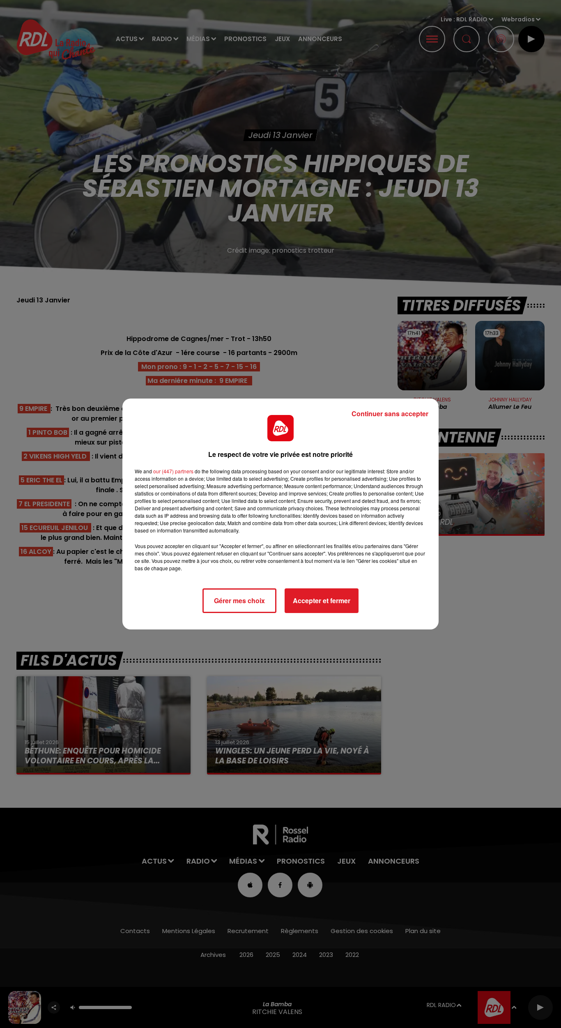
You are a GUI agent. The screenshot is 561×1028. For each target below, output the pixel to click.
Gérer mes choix (239, 600)
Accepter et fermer (321, 600)
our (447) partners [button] (173, 471)
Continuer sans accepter (390, 413)
